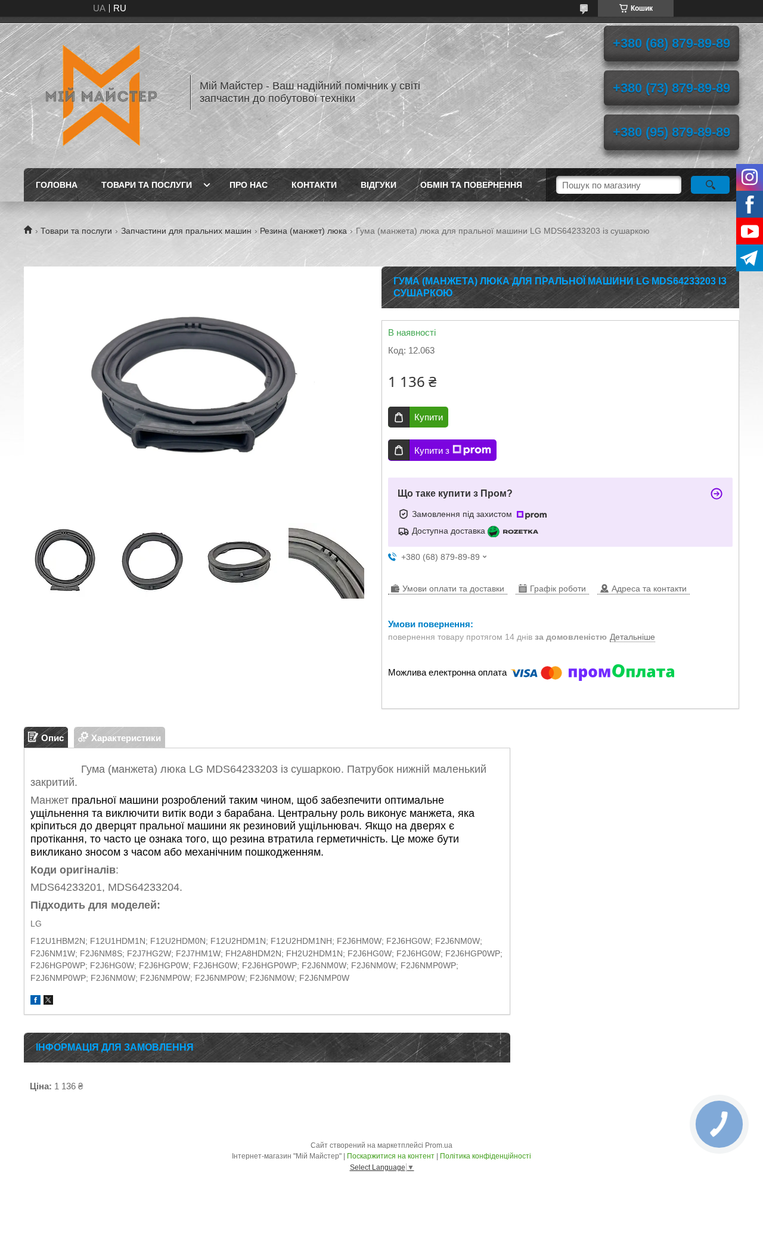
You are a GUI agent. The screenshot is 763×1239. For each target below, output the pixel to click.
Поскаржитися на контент (391, 1156)
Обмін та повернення (471, 185)
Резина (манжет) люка (303, 231)
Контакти (314, 185)
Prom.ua (438, 1145)
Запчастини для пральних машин (186, 231)
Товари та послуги (146, 185)
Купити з (431, 450)
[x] (48, 1001)
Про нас (248, 185)
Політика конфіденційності (485, 1156)
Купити (428, 417)
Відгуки (378, 185)
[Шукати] (710, 185)
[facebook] (35, 1001)
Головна (56, 185)
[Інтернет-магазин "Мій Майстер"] (101, 92)
